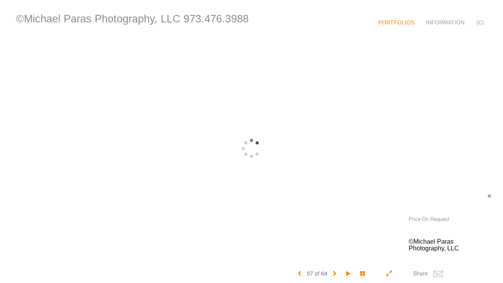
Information (445, 22)
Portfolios (396, 22)
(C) (480, 22)
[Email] (438, 273)
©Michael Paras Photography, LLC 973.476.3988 (132, 19)
